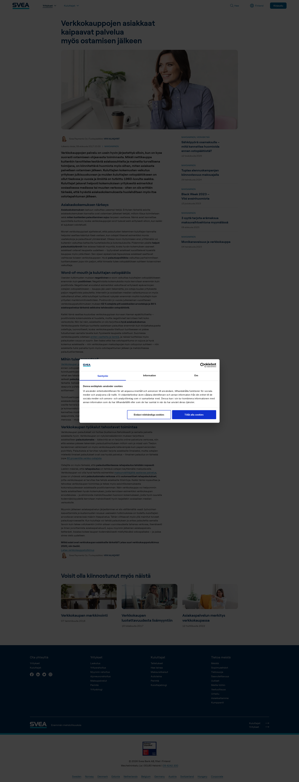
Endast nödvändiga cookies (149, 414)
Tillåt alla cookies (194, 414)
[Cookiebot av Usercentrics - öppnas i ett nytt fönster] (202, 365)
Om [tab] (196, 375)
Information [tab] (149, 375)
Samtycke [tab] (102, 376)
